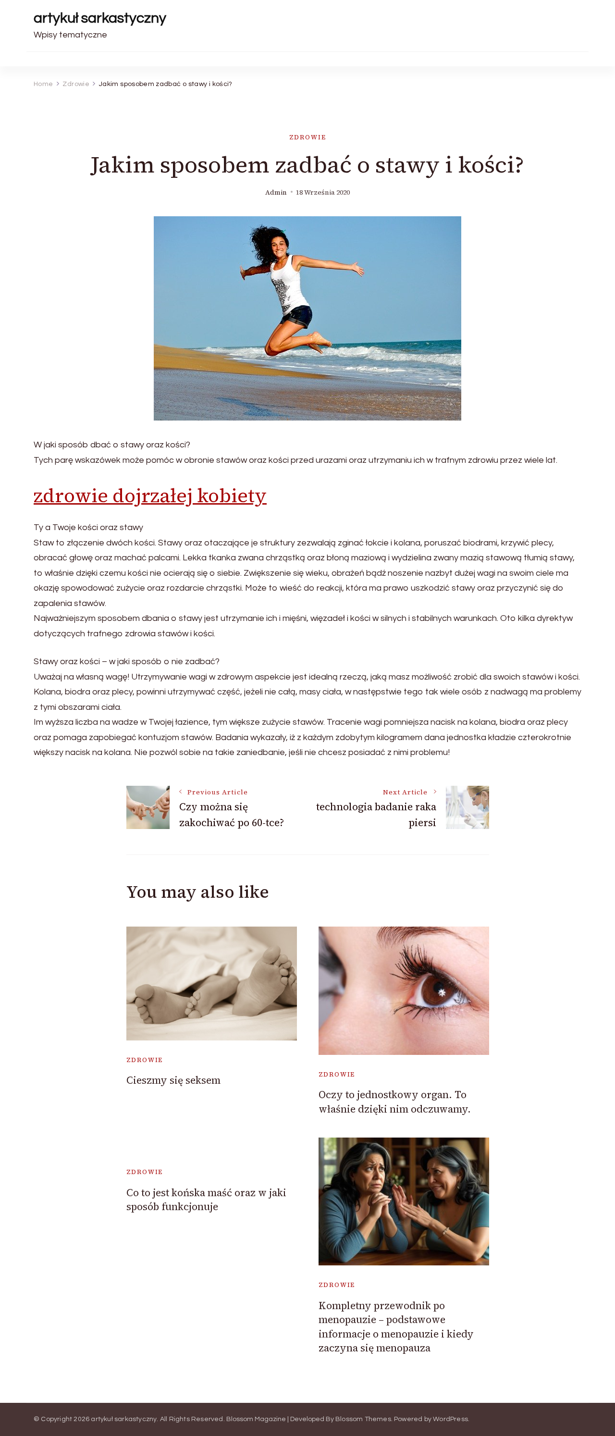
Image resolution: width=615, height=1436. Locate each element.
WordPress (450, 1419)
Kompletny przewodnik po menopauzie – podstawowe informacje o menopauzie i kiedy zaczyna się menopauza (396, 1327)
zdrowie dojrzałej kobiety (150, 495)
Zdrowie (307, 137)
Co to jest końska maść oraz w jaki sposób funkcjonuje (206, 1199)
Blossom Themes (363, 1419)
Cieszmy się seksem (173, 1080)
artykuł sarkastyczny (100, 18)
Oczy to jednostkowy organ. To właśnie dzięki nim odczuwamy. (395, 1101)
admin (276, 192)
